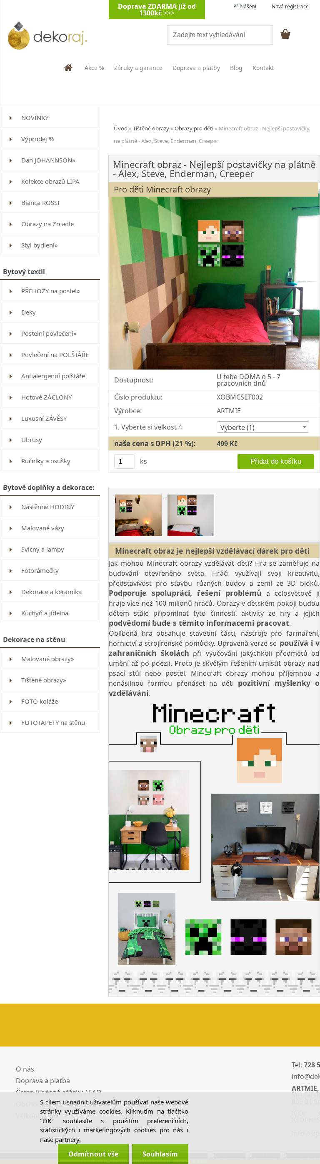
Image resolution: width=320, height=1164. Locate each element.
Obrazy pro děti (194, 128)
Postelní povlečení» (49, 333)
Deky (28, 312)
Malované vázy (42, 528)
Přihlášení (244, 6)
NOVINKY (34, 117)
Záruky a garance (138, 68)
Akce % (94, 68)
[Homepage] (68, 67)
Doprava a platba (43, 1080)
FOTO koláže (39, 701)
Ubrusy (31, 439)
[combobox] (263, 427)
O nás (25, 1069)
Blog (236, 68)
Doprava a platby (196, 68)
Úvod (121, 128)
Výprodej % (37, 139)
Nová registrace (290, 6)
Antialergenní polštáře (53, 376)
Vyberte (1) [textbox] (237, 427)
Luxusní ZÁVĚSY (44, 418)
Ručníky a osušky (45, 461)
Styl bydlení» (39, 245)
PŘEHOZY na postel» (50, 291)
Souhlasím (160, 1154)
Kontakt (263, 68)
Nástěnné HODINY (47, 506)
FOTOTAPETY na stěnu (53, 722)
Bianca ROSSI (40, 202)
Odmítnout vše (93, 1154)
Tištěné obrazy (151, 128)
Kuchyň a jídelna (44, 613)
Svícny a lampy (42, 549)
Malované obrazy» (47, 658)
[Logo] (57, 35)
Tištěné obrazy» (43, 680)
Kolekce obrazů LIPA (50, 181)
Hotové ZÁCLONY (46, 397)
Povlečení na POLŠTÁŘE (55, 354)
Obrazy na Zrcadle (47, 224)
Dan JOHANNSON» (48, 160)
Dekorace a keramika (51, 591)
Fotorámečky (40, 570)
